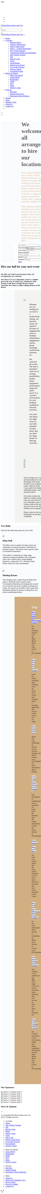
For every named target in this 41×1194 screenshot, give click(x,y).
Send (20, 262)
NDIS (7, 1156)
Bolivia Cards (10, 1129)
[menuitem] (7, 38)
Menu (7, 1160)
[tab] (34, 730)
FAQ (7, 1158)
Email (20, 257)
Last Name (22, 250)
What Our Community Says (15, 1180)
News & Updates (11, 1184)
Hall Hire (8, 1168)
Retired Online (10, 1170)
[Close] (2, 112)
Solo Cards (9, 1138)
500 (6, 1127)
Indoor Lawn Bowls (12, 1140)
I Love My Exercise (12, 1142)
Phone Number (23, 252)
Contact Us (9, 1186)
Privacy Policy (10, 1182)
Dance (7, 1123)
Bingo (7, 1131)
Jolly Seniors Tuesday (13, 1125)
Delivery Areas (10, 1162)
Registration (9, 1154)
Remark (21, 259)
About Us (9, 1178)
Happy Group (10, 1133)
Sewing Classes (11, 1146)
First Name (22, 248)
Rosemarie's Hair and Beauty (15, 1172)
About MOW (10, 1152)
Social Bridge (10, 1144)
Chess (7, 1135)
